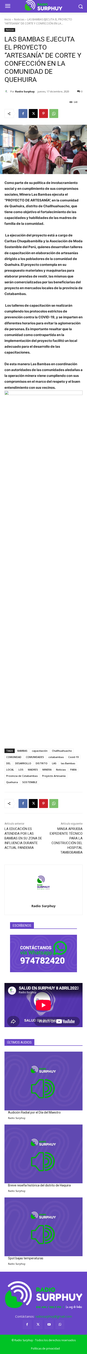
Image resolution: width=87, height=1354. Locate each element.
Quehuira (12, 782)
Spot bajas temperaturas (25, 1258)
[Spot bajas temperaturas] (43, 1226)
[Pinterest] (43, 113)
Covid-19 (73, 757)
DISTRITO (42, 763)
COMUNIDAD (13, 757)
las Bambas (68, 763)
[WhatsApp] (53, 113)
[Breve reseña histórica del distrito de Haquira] (43, 1154)
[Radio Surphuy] (7, 91)
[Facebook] (23, 113)
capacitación (40, 750)
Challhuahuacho (62, 750)
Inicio (7, 19)
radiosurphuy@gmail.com (53, 1316)
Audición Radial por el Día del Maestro (34, 1112)
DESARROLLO (23, 763)
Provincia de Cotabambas (22, 775)
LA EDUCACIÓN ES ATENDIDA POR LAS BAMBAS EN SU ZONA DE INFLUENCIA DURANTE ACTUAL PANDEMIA (23, 838)
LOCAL (10, 769)
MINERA (47, 769)
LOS (21, 769)
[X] (33, 113)
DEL (8, 763)
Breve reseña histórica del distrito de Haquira (39, 1185)
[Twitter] (38, 1324)
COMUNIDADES (35, 757)
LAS (54, 763)
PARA (73, 769)
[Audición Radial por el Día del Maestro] (43, 1081)
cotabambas (56, 757)
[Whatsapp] (60, 1324)
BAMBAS (22, 750)
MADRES (33, 769)
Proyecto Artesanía (54, 775)
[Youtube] (49, 1324)
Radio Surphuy (25, 91)
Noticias (19, 19)
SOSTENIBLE (29, 782)
